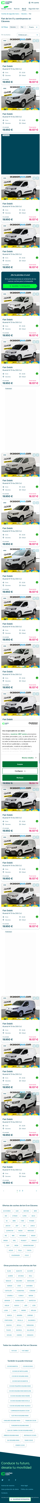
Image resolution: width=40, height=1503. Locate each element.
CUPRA (24, 1216)
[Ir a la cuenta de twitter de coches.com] (2, 1480)
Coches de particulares (20, 1371)
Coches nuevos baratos (20, 1381)
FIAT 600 (14, 1351)
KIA (24, 1226)
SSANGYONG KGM (28, 1245)
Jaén (25, 1305)
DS (6, 1221)
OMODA (5, 1240)
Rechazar (20, 778)
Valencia (19, 1330)
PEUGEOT (23, 1240)
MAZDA (20, 1231)
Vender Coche (20, 1445)
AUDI (17, 1211)
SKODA (16, 1245)
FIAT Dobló (25, 1351)
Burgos (9, 1286)
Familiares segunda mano (12, 1420)
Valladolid (30, 1330)
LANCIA (32, 1226)
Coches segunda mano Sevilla (20, 1401)
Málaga (33, 1310)
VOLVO (27, 1255)
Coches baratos (12, 1366)
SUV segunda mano (13, 1440)
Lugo (14, 1310)
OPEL (14, 1240)
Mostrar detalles (28, 758)
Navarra (19, 1315)
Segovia (9, 1325)
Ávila (30, 1276)
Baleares (19, 1281)
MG (6, 1235)
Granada (7, 1300)
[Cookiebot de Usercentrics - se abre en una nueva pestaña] (29, 723)
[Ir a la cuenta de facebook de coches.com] (16, 1480)
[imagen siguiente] (37, 50)
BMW (35, 1211)
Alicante (30, 1271)
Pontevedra (8, 1320)
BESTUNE (26, 1211)
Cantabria (29, 1286)
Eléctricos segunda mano (20, 1415)
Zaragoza (30, 1335)
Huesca (16, 1305)
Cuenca (20, 1295)
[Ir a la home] (6, 2)
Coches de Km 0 (28, 1366)
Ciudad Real (20, 1291)
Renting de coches (30, 1435)
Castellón (8, 1291)
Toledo (8, 1330)
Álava (9, 1271)
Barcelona (30, 1281)
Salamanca (31, 1320)
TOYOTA (29, 1250)
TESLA (20, 1250)
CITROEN (14, 1216)
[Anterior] (36, 1191)
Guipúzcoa (32, 1300)
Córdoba (32, 1291)
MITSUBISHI (22, 1235)
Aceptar (20, 764)
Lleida (6, 1310)
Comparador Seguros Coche (20, 1411)
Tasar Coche (29, 1440)
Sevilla (19, 1325)
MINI (13, 1235)
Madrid (23, 1310)
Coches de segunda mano (20, 1376)
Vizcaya (9, 1335)
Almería (10, 1276)
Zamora (19, 1335)
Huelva (7, 1305)
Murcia (9, 1315)
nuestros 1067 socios (19, 734)
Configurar (19, 771)
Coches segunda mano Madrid (20, 1396)
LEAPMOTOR (9, 1231)
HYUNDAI (31, 1221)
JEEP (16, 1226)
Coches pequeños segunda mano (20, 1386)
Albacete (19, 1271)
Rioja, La (20, 1320)
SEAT (7, 1245)
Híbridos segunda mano (11, 1435)
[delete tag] (17, 27)
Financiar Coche (30, 1420)
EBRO (14, 1221)
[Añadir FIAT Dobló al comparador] (37, 40)
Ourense (30, 1315)
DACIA (33, 1216)
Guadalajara (19, 1300)
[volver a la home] (6, 1473)
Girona (31, 1295)
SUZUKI (11, 1250)
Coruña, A (10, 1295)
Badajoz (8, 1281)
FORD (22, 1221)
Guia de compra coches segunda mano (20, 1430)
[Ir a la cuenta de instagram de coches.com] (9, 1480)
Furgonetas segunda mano (20, 1425)
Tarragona (30, 1325)
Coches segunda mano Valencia (20, 1406)
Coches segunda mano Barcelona (20, 1391)
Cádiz (19, 1286)
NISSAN (33, 1235)
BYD (6, 1216)
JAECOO (7, 1226)
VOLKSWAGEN (15, 1255)
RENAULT (34, 1240)
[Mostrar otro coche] (20, 61)
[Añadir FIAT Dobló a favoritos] (34, 40)
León (33, 1305)
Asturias (21, 1276)
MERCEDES (31, 1231)
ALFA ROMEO (7, 1211)
